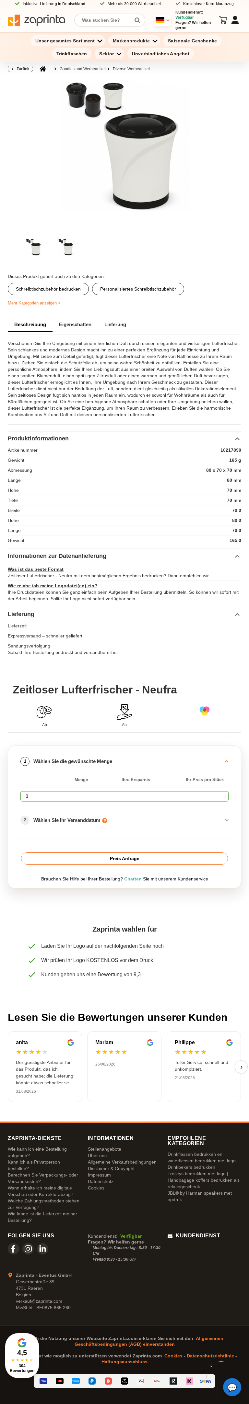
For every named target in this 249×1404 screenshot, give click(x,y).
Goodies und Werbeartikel (83, 69)
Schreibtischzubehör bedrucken (48, 289)
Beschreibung (30, 324)
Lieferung (115, 324)
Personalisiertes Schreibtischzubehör (138, 289)
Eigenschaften (75, 324)
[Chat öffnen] (232, 1387)
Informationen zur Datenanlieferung (57, 556)
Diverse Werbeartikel (131, 69)
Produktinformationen (38, 438)
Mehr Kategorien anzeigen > (34, 303)
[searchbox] (104, 20)
